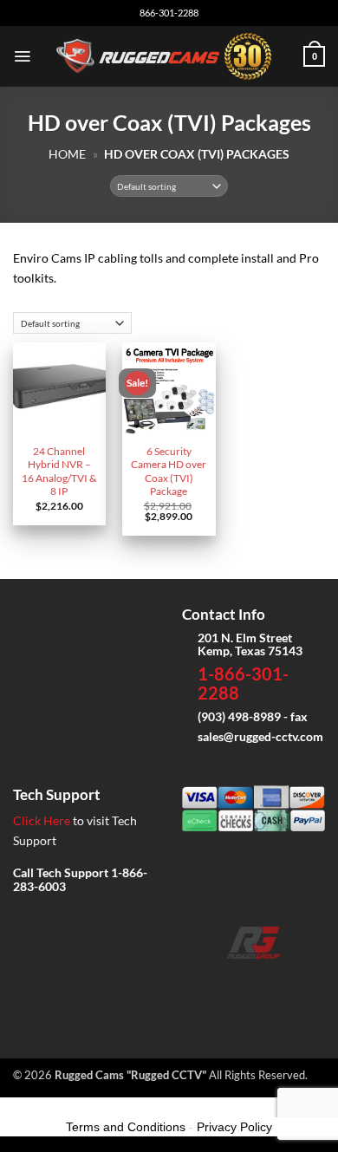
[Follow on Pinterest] (308, 983)
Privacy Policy (234, 1127)
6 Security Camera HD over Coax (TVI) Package (168, 471)
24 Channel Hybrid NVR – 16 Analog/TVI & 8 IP (59, 471)
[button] (22, 56)
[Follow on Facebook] (198, 983)
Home (67, 153)
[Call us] (281, 983)
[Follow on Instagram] (225, 983)
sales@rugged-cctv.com (260, 736)
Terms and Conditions (125, 1127)
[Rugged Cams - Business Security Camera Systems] (167, 56)
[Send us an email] (253, 983)
